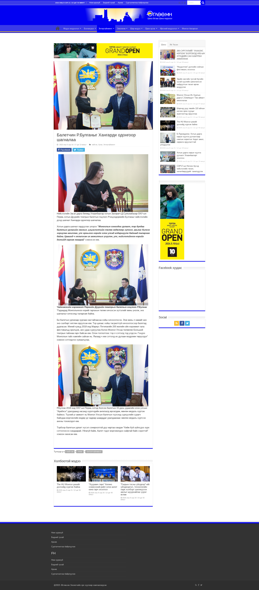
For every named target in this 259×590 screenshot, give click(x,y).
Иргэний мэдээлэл (168, 28)
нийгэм (94, 145)
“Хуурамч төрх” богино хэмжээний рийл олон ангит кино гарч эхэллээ (103, 487)
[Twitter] (185, 3)
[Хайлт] (203, 2)
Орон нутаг (150, 28)
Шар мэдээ (135, 28)
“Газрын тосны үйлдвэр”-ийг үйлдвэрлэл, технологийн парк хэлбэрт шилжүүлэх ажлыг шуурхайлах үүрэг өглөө (135, 489)
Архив (120, 3)
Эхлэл (58, 28)
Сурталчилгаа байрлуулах (137, 3)
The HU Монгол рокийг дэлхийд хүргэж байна (68, 485)
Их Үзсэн (174, 45)
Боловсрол (89, 28)
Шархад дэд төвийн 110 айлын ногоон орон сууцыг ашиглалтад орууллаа (191, 111)
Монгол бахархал (190, 28)
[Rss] (179, 3)
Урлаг (100, 145)
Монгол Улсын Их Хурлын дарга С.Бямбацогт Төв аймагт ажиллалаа (191, 98)
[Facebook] (182, 3)
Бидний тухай (109, 3)
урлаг (80, 452)
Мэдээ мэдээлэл (71, 28)
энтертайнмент (94, 452)
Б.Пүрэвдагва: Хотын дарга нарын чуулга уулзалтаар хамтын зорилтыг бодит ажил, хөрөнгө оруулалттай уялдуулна (182, 139)
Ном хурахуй (94, 3)
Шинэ (163, 45)
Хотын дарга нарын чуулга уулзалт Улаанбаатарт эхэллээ (189, 155)
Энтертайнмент (105, 28)
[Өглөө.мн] (129, 14)
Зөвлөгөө (121, 28)
